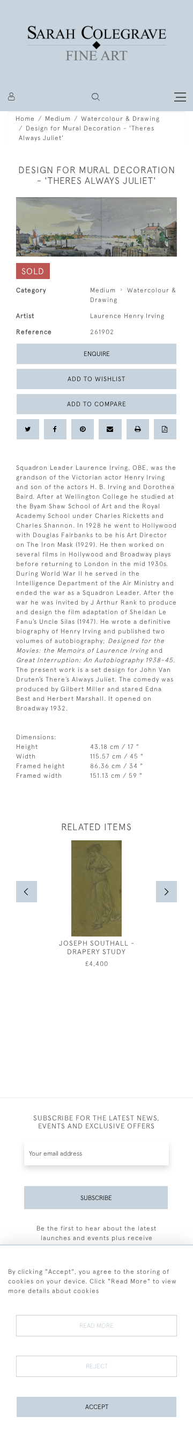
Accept (96, 1407)
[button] (95, 97)
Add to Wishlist (96, 379)
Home (25, 118)
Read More (96, 1325)
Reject (97, 1366)
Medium (58, 118)
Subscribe (96, 1198)
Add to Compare (97, 404)
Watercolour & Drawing (120, 118)
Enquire (97, 354)
